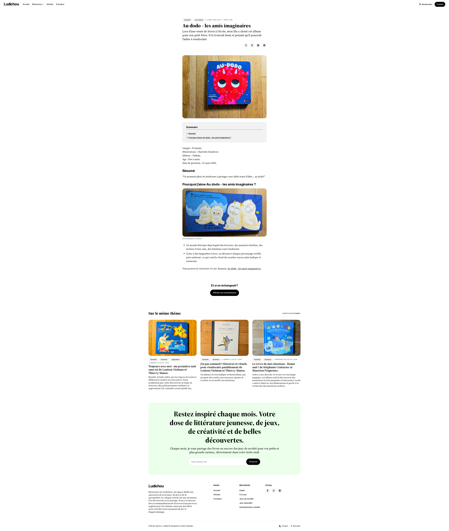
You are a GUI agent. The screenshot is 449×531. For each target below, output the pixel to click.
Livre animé (199, 20)
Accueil (26, 4)
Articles (49, 4)
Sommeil (187, 20)
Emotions (164, 359)
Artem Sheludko (187, 526)
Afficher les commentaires (224, 292)
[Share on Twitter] (246, 45)
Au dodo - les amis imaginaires (244, 268)
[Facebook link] (267, 490)
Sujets (242, 490)
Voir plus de (291, 313)
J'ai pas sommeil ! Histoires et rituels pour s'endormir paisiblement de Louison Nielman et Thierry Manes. (223, 367)
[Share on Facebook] (252, 45)
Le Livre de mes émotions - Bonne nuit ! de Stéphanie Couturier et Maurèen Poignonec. (273, 367)
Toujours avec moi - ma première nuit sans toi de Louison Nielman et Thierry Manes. (172, 369)
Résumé (192, 133)
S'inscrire (253, 461)
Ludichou (11, 4)
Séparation (175, 359)
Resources (37, 4)
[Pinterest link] (279, 490)
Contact (439, 4)
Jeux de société (246, 499)
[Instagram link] (273, 490)
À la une (242, 494)
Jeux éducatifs (245, 503)
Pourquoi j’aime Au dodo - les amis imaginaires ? (209, 137)
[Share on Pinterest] (258, 45)
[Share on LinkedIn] (264, 45)
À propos (60, 4)
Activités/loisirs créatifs (249, 507)
